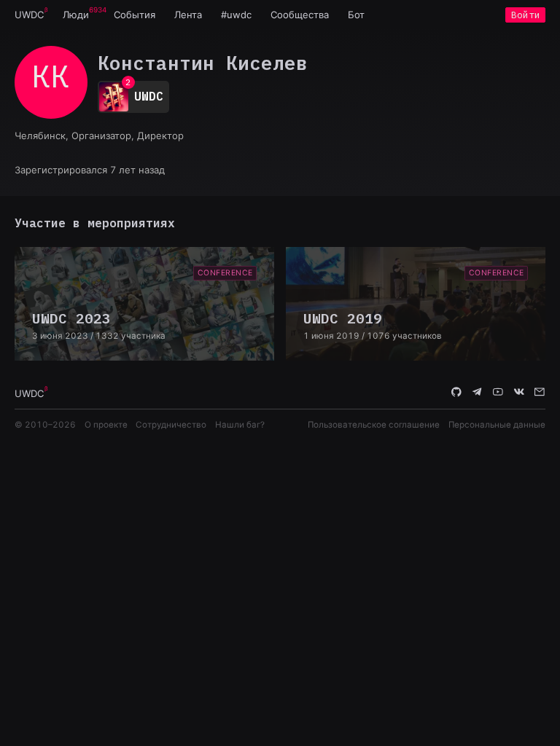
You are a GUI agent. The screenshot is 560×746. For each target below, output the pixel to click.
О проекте (106, 425)
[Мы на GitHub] (456, 392)
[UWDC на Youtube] (498, 392)
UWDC (29, 14)
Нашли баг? (240, 425)
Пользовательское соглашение (374, 425)
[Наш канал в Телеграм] (477, 392)
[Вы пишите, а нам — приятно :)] (539, 392)
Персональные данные (496, 425)
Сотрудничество (171, 425)
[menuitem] (29, 14)
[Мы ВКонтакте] (519, 392)
